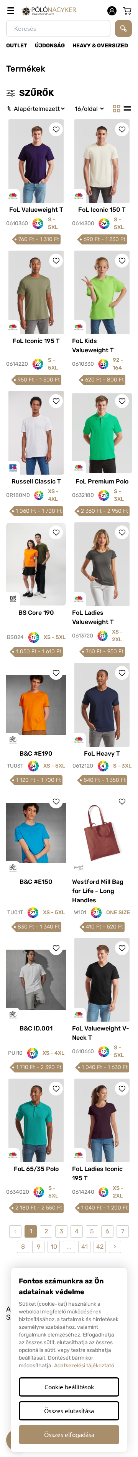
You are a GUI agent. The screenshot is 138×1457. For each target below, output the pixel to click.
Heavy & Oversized (100, 45)
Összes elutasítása (69, 1410)
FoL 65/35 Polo (36, 1169)
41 (84, 1246)
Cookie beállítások (69, 1386)
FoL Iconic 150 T (102, 209)
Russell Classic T (36, 481)
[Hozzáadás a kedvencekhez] (56, 129)
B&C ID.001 (36, 1028)
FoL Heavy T (102, 753)
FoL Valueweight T (36, 209)
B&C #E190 (36, 753)
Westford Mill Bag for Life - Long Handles (97, 891)
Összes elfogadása (69, 1434)
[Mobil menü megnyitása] (10, 10)
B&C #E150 (36, 881)
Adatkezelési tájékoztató (84, 1365)
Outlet (16, 45)
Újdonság (50, 45)
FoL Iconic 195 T (36, 341)
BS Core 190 (36, 612)
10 (54, 1246)
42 (100, 1246)
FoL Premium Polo (102, 481)
